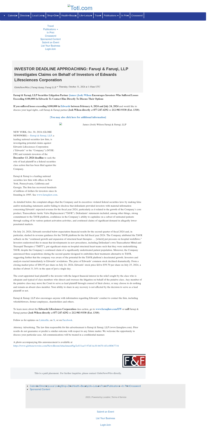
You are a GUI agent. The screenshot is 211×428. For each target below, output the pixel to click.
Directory (25, 15)
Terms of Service (119, 397)
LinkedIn (44, 320)
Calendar (12, 15)
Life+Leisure (85, 15)
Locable (106, 397)
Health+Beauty (69, 15)
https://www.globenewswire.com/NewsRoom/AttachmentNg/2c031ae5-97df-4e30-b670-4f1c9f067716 (66, 345)
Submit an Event (50, 42)
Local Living (38, 15)
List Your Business (50, 45)
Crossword (50, 35)
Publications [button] (49, 29)
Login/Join (50, 48)
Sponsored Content (50, 39)
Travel (50, 25)
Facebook (67, 320)
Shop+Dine (53, 15)
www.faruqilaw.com (47, 194)
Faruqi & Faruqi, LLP (41, 135)
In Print (50, 32)
